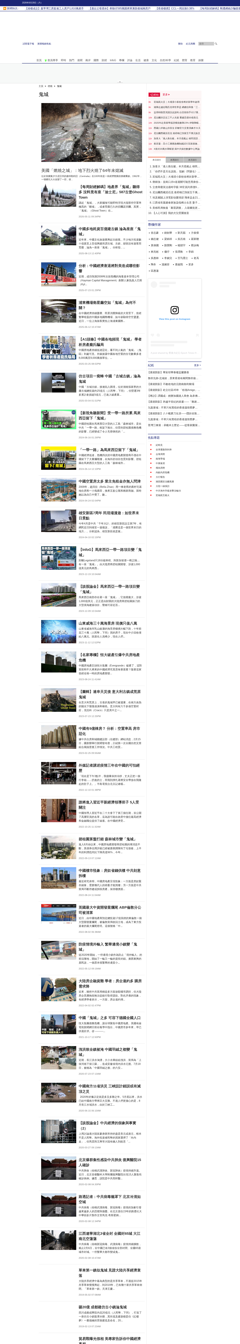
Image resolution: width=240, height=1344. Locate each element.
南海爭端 (160, 458)
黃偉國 (155, 245)
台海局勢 (160, 454)
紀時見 (159, 445)
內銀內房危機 (162, 472)
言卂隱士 (183, 258)
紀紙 (176, 60)
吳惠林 (155, 258)
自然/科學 (165, 60)
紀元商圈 (190, 43)
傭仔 (166, 251)
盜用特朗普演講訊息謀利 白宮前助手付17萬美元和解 (177, 112)
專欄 (121, 60)
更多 (191, 264)
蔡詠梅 (195, 245)
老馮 (196, 258)
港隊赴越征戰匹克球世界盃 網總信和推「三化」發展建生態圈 (176, 107)
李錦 (191, 251)
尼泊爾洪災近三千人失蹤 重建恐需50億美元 (176, 117)
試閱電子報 (28, 43)
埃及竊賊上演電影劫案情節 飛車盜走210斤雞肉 (175, 198)
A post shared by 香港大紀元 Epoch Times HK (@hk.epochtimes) (184, 353)
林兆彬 (155, 251)
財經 (104, 60)
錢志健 (155, 239)
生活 (138, 60)
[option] (91, 132)
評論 (129, 60)
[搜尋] (216, 43)
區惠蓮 (155, 270)
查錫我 (179, 264)
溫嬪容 (165, 264)
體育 (184, 60)
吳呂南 (181, 239)
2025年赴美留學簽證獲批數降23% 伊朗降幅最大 (177, 122)
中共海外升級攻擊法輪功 (168, 490)
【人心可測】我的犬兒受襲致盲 (170, 213)
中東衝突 (160, 463)
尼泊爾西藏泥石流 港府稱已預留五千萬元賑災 (177, 133)
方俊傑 (195, 232)
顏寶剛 (168, 245)
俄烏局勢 (160, 468)
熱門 (71, 60)
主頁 (41, 86)
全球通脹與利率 (164, 449)
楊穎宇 (181, 245)
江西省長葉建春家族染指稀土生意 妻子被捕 (176, 203)
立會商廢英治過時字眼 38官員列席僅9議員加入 (175, 187)
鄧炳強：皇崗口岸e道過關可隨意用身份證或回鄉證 (176, 182)
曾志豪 (155, 232)
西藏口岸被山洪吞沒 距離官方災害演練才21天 (177, 128)
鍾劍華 (168, 232)
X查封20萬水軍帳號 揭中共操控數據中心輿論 (177, 149)
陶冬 (153, 264)
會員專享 (53, 60)
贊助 (180, 43)
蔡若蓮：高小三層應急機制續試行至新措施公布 (177, 143)
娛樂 (201, 60)
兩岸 (88, 60)
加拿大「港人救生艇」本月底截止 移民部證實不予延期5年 (177, 138)
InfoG (113, 60)
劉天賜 (181, 232)
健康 (146, 60)
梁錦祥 (168, 239)
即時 (63, 60)
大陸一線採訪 (162, 486)
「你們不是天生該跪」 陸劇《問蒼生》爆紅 (176, 172)
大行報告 (160, 477)
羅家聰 (195, 239)
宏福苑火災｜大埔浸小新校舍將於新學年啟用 (177, 102)
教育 (192, 60)
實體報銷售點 (44, 43)
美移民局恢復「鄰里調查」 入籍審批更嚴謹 (176, 208)
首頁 (39, 60)
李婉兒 (168, 258)
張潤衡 (179, 251)
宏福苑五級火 (162, 495)
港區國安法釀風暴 (165, 481)
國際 (96, 60)
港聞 (79, 60)
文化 (154, 60)
